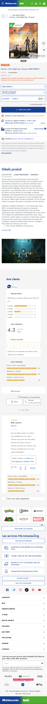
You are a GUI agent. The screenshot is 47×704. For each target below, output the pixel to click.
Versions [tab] (34, 175)
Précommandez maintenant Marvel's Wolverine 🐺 (23, 10)
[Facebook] (7, 590)
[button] (23, 92)
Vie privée (18, 694)
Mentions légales (34, 691)
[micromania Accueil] (14, 3)
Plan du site (26, 694)
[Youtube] (39, 590)
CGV (6, 691)
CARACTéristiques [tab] (21, 175)
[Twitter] (14, 590)
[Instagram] (20, 590)
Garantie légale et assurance (18, 691)
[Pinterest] (33, 590)
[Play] (23, 251)
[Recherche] (40, 4)
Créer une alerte (25, 110)
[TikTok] (26, 590)
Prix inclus (37, 104)
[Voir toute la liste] (32, 3)
